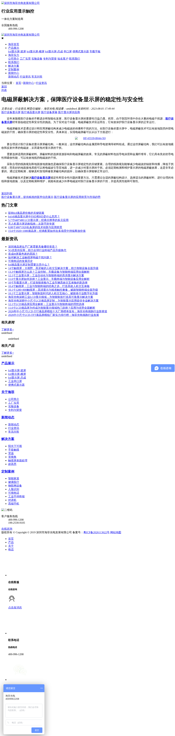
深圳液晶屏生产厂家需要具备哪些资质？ (32, 246)
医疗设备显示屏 (11, 112)
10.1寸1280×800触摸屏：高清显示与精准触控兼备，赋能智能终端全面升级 (53, 289)
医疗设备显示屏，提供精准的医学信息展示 (27, 197)
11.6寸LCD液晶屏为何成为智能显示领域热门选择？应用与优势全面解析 (51, 307)
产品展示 (13, 47)
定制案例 (13, 69)
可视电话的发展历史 (20, 261)
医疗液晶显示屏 (30, 112)
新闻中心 (13, 73)
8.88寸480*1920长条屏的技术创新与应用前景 (35, 227)
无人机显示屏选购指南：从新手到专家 (31, 223)
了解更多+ (7, 329)
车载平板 (95, 51)
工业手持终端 (16, 496)
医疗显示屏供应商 (69, 112)
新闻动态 (13, 76)
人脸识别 (13, 489)
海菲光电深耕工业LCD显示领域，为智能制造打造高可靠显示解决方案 (50, 296)
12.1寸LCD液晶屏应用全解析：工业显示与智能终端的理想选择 (46, 304)
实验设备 (36, 58)
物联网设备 (15, 485)
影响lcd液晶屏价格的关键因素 (26, 212)
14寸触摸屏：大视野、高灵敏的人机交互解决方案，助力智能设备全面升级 (53, 268)
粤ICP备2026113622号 (96, 532)
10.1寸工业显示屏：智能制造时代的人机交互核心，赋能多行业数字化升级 (53, 293)
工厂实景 (25, 58)
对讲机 (12, 500)
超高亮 (12, 464)
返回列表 (6, 193)
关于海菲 (7, 392)
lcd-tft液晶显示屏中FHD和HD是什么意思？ (34, 216)
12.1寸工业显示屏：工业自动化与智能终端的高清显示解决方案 (46, 275)
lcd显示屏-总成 (54, 51)
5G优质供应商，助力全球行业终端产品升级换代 (37, 250)
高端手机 (13, 503)
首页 (18, 82)
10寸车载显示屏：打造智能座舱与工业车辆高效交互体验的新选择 (48, 282)
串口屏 (68, 51)
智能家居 (13, 478)
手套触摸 (13, 449)
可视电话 (13, 492)
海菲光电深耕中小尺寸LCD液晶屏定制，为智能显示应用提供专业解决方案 (53, 300)
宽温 (11, 453)
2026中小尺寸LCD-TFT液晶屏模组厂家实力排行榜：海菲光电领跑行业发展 (53, 314)
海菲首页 (13, 44)
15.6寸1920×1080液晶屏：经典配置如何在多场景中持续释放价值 (47, 230)
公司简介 (13, 58)
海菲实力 (13, 55)
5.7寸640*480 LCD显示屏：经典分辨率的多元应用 (38, 220)
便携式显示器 (80, 51)
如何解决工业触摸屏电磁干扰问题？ (30, 257)
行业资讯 (25, 76)
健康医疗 (13, 482)
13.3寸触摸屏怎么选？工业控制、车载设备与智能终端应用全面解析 (49, 271)
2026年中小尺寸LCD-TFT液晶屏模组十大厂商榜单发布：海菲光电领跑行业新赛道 (57, 311)
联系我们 (74, 58)
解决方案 (13, 65)
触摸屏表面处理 (17, 460)
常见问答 (36, 76)
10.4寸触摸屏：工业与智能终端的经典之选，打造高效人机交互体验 (49, 286)
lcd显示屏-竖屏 (17, 51)
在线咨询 (6, 528)
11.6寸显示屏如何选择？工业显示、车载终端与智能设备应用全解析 (49, 279)
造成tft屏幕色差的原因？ (23, 253)
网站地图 (115, 532)
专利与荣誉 (50, 58)
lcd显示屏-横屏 (35, 51)
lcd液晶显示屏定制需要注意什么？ (29, 264)
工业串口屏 (15, 381)
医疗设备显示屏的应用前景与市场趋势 (77, 197)
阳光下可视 (15, 446)
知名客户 (62, 58)
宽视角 (12, 456)
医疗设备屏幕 (49, 112)
